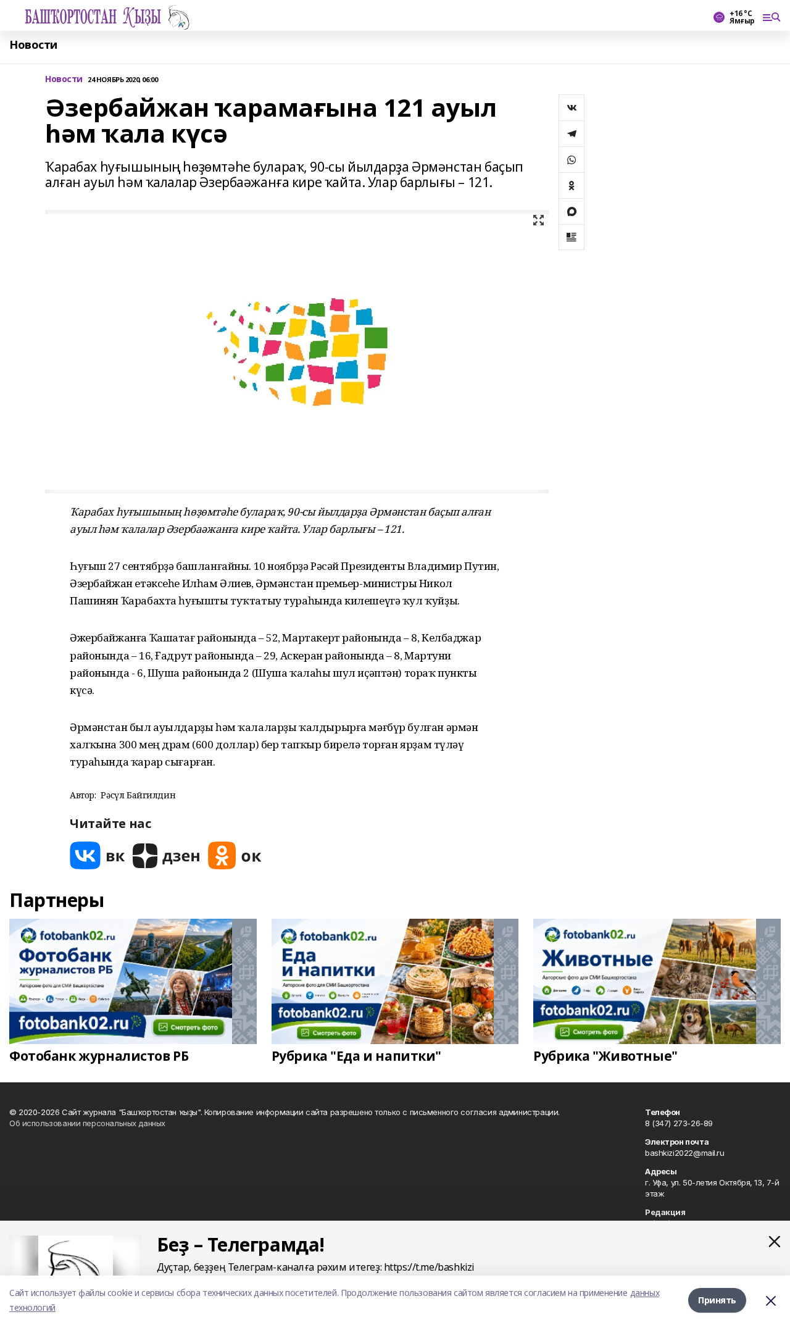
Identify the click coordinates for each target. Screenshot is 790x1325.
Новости (33, 44)
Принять (717, 1300)
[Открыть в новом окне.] (97, 855)
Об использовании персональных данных (87, 1123)
